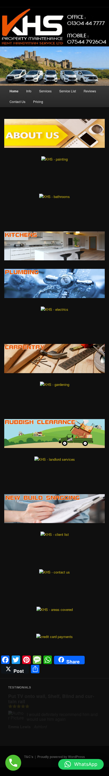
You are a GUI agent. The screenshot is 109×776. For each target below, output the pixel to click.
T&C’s (28, 756)
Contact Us (17, 101)
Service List (67, 91)
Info (28, 91)
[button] (81, 764)
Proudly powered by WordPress (61, 756)
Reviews (90, 91)
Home (14, 91)
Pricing (38, 101)
